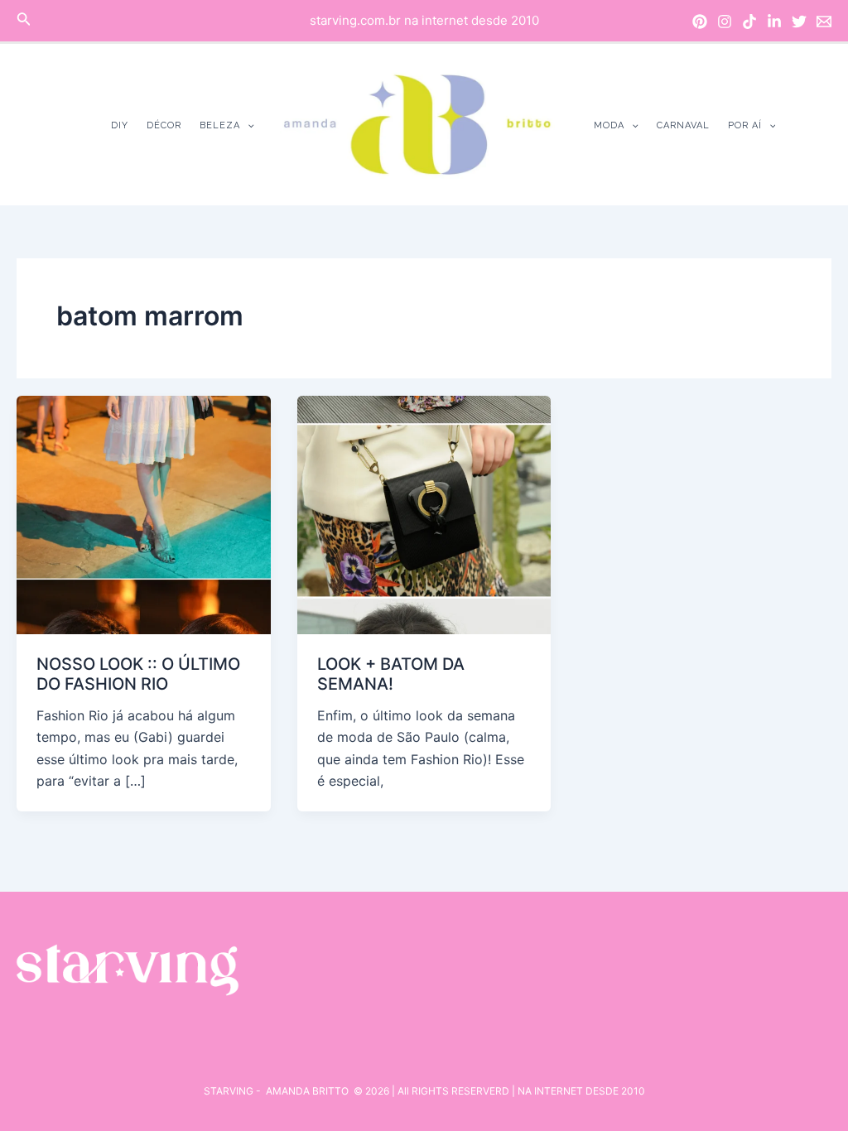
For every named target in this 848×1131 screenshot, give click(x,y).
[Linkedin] (774, 21)
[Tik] (749, 21)
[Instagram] (724, 21)
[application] (247, 125)
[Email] (824, 21)
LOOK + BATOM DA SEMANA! (391, 674)
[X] (799, 21)
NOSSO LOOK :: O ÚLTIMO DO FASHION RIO (138, 674)
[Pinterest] (699, 21)
